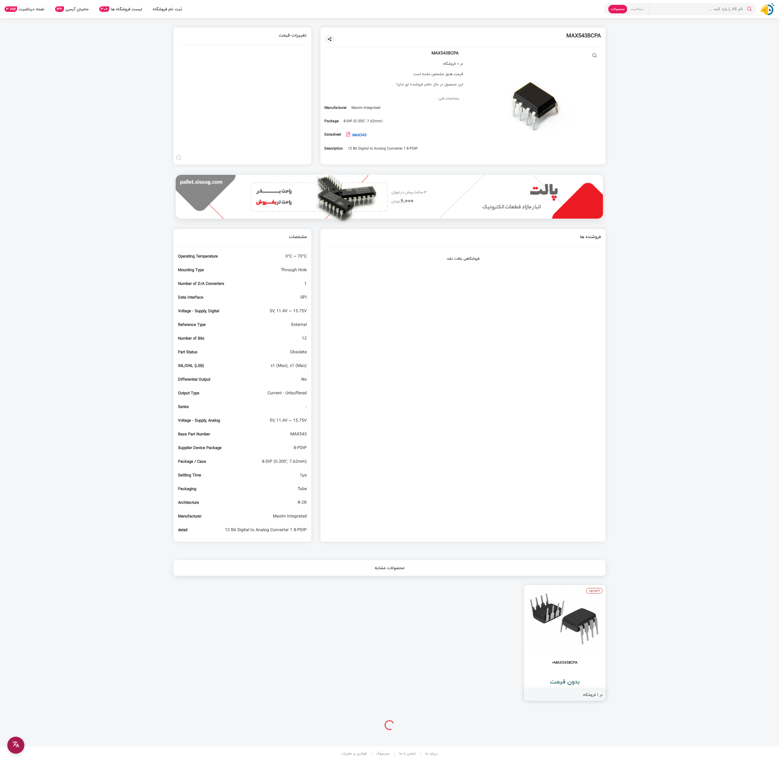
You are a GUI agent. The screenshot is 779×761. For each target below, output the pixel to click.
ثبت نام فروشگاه (167, 9)
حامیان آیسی (73, 9)
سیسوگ (383, 753)
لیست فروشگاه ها (121, 9)
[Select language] (15, 745)
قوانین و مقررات (354, 753)
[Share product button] (329, 39)
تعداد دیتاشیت (25, 9)
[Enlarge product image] (594, 56)
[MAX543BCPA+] (565, 643)
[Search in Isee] (749, 9)
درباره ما (431, 753)
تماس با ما (407, 753)
